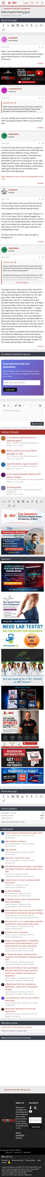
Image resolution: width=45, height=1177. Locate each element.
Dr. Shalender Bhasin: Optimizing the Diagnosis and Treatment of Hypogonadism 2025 (23, 957)
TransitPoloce (11, 479)
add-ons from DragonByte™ (30, 1169)
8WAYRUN (28, 1175)
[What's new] (37, 3)
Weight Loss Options (12, 1016)
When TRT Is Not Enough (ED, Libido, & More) (22, 918)
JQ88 (8, 466)
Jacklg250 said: (8, 103)
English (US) (8, 1157)
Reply (42, 63)
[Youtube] (30, 1112)
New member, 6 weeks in (16, 841)
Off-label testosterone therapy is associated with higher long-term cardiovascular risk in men (24, 869)
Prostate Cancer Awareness (16, 932)
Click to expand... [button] (22, 282)
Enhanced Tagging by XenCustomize (14, 1173)
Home (4, 1162)
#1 (43, 47)
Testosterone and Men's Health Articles (19, 876)
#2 (43, 98)
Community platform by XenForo (21, 1167)
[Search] (42, 3)
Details (29, 1171)
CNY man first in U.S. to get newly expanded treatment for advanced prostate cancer (24, 922)
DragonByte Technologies (18, 1171)
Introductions (10, 838)
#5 (43, 257)
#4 (43, 199)
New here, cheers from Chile (17, 858)
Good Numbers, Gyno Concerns (22, 463)
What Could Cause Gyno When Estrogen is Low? (21, 452)
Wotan (8, 443)
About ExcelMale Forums (20, 1135)
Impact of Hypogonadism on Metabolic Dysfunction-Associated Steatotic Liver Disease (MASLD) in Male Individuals (22, 943)
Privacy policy (30, 1160)
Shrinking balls (13, 487)
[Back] (32, 3)
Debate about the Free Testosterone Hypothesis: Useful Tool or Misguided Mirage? (21, 987)
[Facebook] (30, 1109)
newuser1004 (6, 1027)
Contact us (6, 1160)
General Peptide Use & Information (18, 896)
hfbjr (8, 456)
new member (10, 849)
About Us (9, 1152)
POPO (14, 1027)
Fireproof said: (8, 262)
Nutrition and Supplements (15, 887)
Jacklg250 (6, 15)
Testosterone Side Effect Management (25, 443)
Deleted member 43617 (14, 490)
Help (39, 1160)
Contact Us (18, 1152)
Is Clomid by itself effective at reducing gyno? (20, 439)
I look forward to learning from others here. (24, 833)
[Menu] (3, 3)
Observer (20, 1027)
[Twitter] (35, 1109)
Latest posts (7, 828)
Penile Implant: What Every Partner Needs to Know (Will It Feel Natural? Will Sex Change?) (24, 911)
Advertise (26, 1152)
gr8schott (28, 1027)
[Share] (39, 47)
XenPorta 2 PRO (7, 1175)
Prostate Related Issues (13, 929)
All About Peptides (13, 891)
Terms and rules (17, 1160)
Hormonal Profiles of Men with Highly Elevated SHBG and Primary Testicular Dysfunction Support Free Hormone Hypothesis (21, 972)
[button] (4, 406)
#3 (43, 143)
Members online (9, 1023)
